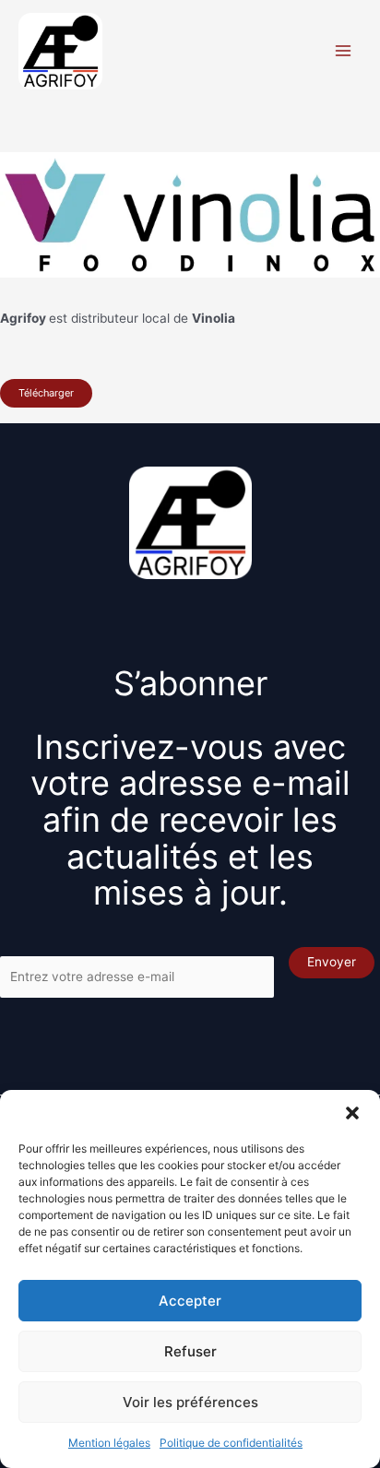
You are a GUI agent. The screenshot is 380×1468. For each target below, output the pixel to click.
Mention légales (109, 1443)
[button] (352, 1113)
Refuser (190, 1351)
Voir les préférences (190, 1402)
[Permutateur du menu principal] (343, 51)
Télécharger (46, 392)
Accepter (190, 1300)
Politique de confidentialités (231, 1443)
